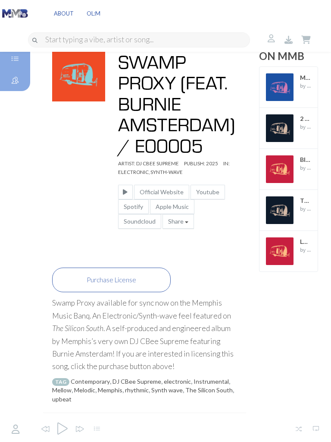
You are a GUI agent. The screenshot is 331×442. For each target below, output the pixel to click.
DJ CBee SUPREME (157, 163)
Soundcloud (140, 221)
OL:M (93, 13)
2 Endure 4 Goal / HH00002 (305, 118)
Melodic (84, 390)
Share (176, 221)
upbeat (62, 399)
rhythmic (137, 390)
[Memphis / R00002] (280, 87)
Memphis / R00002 (305, 77)
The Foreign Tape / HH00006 (305, 200)
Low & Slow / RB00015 (305, 241)
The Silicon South (209, 390)
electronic (177, 381)
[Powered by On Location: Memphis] (15, 13)
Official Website (162, 192)
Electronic (133, 172)
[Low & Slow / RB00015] (280, 251)
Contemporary (90, 381)
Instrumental (211, 381)
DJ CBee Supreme (136, 381)
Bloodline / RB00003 (305, 159)
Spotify (133, 206)
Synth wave (167, 390)
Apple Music (172, 206)
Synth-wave (166, 172)
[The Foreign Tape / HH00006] (280, 210)
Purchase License (111, 280)
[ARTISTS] (15, 80)
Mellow (62, 390)
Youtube (207, 192)
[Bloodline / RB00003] (280, 169)
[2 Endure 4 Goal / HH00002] (280, 128)
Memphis (110, 390)
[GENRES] (15, 58)
